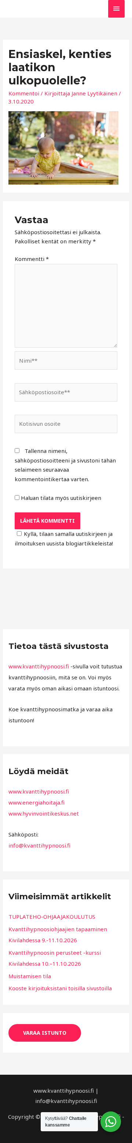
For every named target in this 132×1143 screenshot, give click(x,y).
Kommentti (32, 258)
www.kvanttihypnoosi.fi (38, 666)
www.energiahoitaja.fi (36, 802)
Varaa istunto (44, 1032)
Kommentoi (23, 93)
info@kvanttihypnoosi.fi (39, 845)
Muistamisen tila (29, 976)
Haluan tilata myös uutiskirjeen (60, 497)
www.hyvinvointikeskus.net (43, 813)
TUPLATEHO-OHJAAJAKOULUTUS (51, 916)
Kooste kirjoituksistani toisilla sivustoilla (60, 988)
